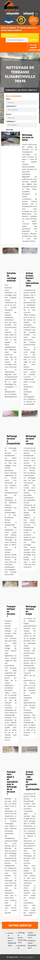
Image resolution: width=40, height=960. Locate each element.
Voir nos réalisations (10, 35)
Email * (9, 114)
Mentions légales (26, 957)
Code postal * (11, 106)
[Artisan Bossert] (11, 5)
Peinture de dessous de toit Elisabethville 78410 (11, 939)
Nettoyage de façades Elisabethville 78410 (21, 937)
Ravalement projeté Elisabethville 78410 (31, 944)
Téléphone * (11, 121)
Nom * (8, 99)
